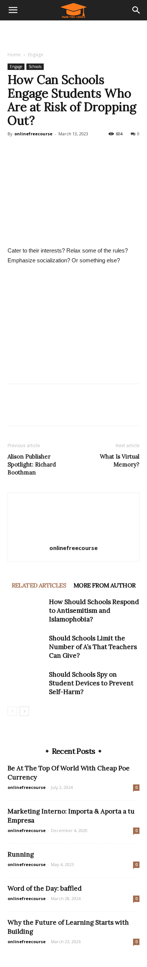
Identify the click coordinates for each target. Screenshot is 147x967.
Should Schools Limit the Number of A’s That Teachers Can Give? (93, 647)
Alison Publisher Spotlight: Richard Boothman (32, 464)
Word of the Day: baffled (45, 888)
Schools (35, 66)
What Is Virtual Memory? (119, 460)
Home (14, 54)
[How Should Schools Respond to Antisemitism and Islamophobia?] (26, 611)
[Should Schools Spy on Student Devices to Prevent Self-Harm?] (26, 683)
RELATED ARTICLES (39, 585)
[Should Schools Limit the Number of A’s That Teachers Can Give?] (26, 647)
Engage (35, 54)
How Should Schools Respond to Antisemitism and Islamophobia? (94, 610)
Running (21, 854)
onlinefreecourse (33, 133)
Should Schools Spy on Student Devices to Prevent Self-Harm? (91, 683)
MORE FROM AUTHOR (104, 585)
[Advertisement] (73, 33)
